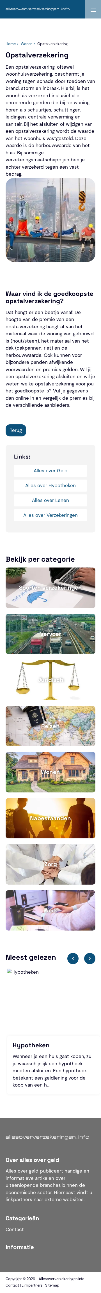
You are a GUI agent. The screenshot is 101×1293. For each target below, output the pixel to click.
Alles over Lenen (50, 500)
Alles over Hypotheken (50, 485)
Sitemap (52, 1285)
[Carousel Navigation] (81, 960)
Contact (15, 1229)
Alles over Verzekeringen (50, 515)
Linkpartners (32, 1285)
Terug (16, 430)
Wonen (26, 43)
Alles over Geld (51, 471)
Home (11, 43)
